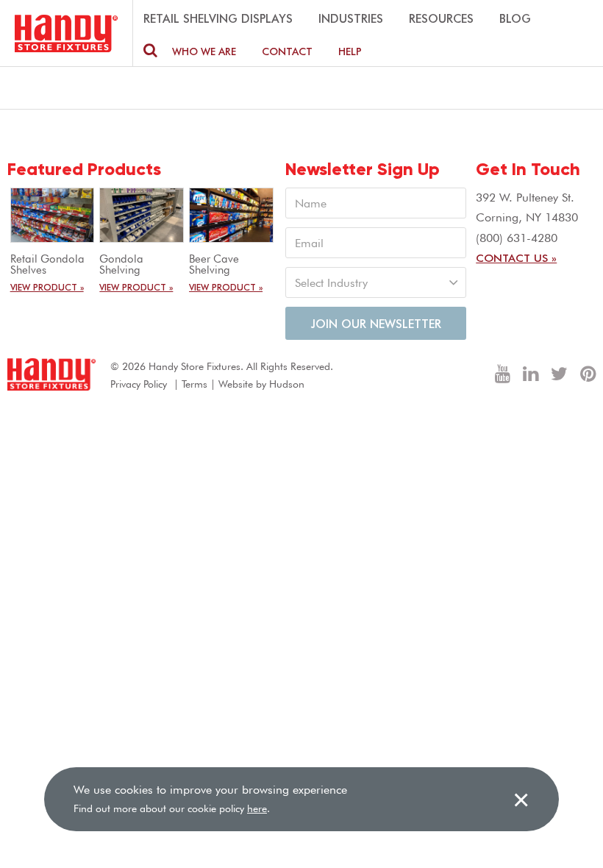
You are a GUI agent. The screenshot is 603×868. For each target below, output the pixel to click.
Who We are (204, 51)
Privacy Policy (138, 384)
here (257, 808)
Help (350, 51)
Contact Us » (516, 257)
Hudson (286, 384)
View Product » (47, 287)
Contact (287, 51)
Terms (194, 384)
